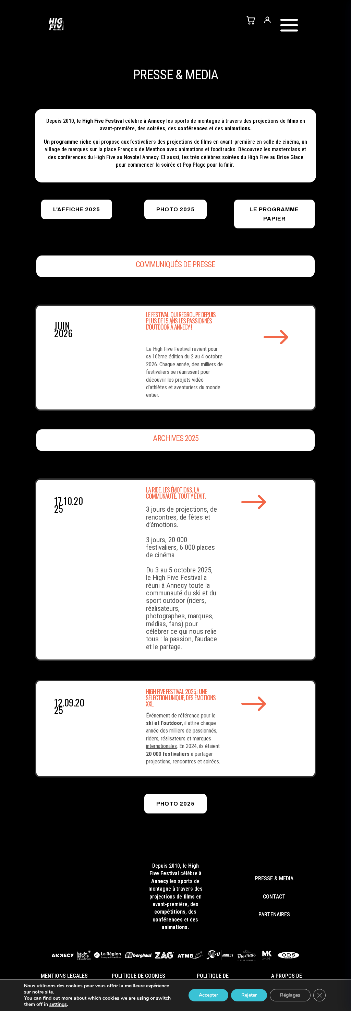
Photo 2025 (175, 209)
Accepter (208, 995)
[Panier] (250, 20)
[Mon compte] (267, 20)
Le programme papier (274, 214)
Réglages (290, 995)
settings (58, 1004)
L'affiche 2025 (76, 209)
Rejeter (249, 995)
